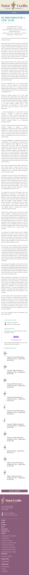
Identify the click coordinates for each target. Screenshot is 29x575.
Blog (3, 527)
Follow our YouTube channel (13, 324)
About (3, 533)
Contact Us (5, 531)
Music (4, 569)
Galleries (4, 529)
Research (5, 571)
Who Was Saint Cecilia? (9, 551)
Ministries (5, 559)
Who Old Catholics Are (9, 542)
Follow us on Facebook (12, 322)
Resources (4, 564)
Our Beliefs (5, 538)
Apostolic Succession (9, 547)
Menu (14, 12)
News (3, 522)
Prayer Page (6, 566)
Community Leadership (9, 536)
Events (3, 524)
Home (3, 520)
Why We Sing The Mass (9, 549)
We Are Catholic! (7, 540)
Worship (4, 553)
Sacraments (6, 561)
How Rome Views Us (8, 545)
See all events (14, 491)
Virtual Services (7, 556)
